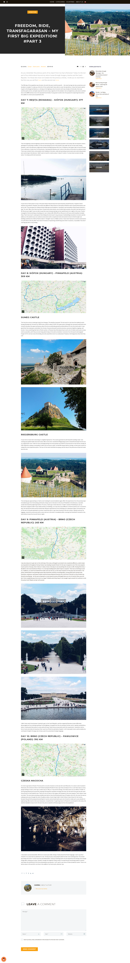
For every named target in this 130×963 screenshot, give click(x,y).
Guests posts (36, 66)
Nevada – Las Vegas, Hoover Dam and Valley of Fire (102, 94)
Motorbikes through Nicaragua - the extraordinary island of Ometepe (101, 74)
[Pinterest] (26, 873)
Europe (30, 66)
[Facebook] (22, 873)
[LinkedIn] (30, 873)
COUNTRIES (70, 2)
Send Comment (29, 949)
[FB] (4, 2)
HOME (52, 2)
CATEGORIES (60, 2)
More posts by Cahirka (41, 888)
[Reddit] (32, 873)
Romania (43, 66)
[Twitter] (24, 873)
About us (79, 2)
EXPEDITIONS (32, 12)
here (39, 80)
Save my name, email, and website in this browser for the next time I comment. (44, 939)
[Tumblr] (28, 873)
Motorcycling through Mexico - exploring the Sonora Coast (101, 84)
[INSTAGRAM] (7, 2)
